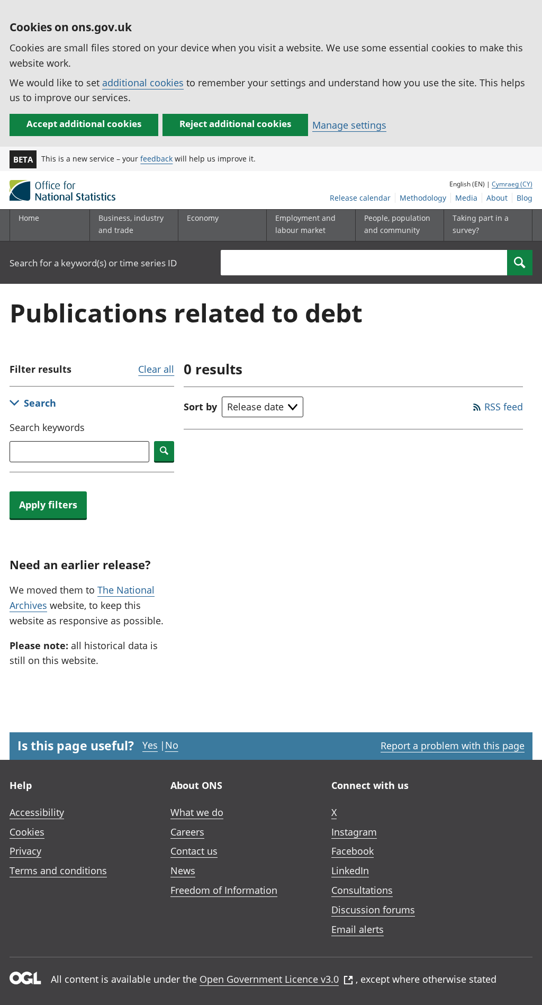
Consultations (362, 890)
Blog (524, 198)
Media (466, 198)
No (171, 745)
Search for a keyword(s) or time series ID (93, 263)
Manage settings (349, 125)
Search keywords (47, 427)
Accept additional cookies (83, 124)
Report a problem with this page (453, 745)
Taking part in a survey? (481, 224)
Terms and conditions (58, 870)
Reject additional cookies (235, 124)
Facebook (352, 851)
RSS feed (503, 406)
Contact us (194, 851)
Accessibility (37, 812)
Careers (187, 831)
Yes (150, 745)
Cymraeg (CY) (512, 184)
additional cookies (143, 82)
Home (29, 218)
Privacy (25, 851)
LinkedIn (350, 870)
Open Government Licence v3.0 (269, 979)
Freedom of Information (223, 890)
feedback (156, 159)
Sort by (200, 406)
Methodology (423, 198)
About (497, 198)
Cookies (27, 831)
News (182, 870)
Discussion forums (373, 909)
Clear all (156, 369)
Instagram (354, 831)
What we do (196, 812)
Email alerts (357, 929)
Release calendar (360, 198)
